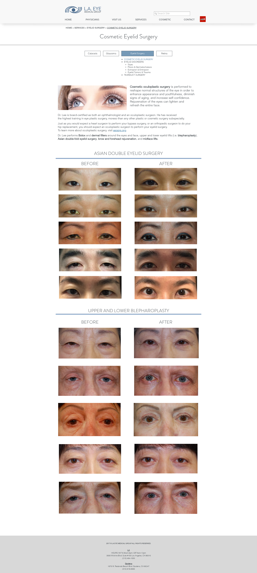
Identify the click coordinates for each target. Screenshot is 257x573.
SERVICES (79, 28)
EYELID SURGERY (96, 28)
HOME (69, 28)
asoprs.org (119, 130)
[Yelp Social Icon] (203, 19)
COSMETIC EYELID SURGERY (122, 28)
